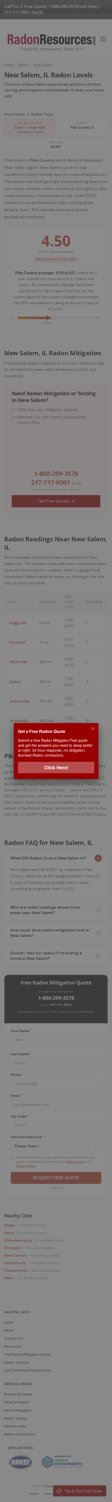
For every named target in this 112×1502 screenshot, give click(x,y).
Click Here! (56, 767)
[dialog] (56, 751)
